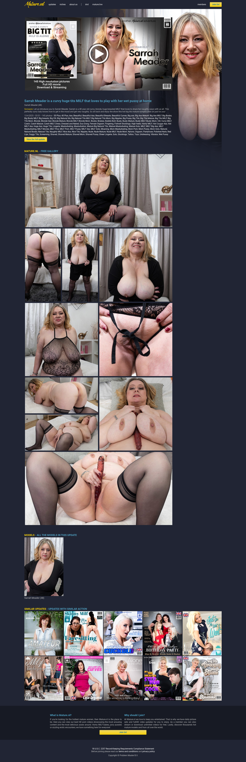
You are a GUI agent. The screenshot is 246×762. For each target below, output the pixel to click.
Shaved (53, 134)
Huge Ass (38, 126)
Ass (71, 115)
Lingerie (56, 126)
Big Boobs (167, 115)
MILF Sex (85, 129)
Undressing (145, 134)
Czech (27, 123)
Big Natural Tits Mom (101, 118)
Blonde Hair (46, 121)
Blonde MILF (72, 121)
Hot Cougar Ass (160, 123)
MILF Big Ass (152, 126)
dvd (87, 4)
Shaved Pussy (92, 134)
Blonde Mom (84, 121)
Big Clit (53, 118)
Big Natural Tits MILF (80, 118)
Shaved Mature (65, 134)
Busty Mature (128, 121)
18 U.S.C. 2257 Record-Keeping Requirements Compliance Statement (123, 748)
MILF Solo (95, 129)
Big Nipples (117, 118)
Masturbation (80, 126)
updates (52, 4)
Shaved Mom (79, 134)
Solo (115, 134)
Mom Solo (155, 129)
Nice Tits (76, 131)
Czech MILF (49, 123)
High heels (136, 123)
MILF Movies (43, 129)
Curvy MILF (166, 121)
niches (63, 4)
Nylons (131, 131)
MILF (143, 126)
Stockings (122, 134)
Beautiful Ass (89, 115)
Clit (159, 121)
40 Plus (64, 115)
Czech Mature (37, 123)
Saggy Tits (34, 134)
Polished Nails (160, 131)
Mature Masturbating (118, 126)
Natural (163, 129)
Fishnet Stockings (122, 123)
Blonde (37, 121)
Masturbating (67, 126)
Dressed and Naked (70, 123)
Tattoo (131, 134)
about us (73, 4)
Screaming (44, 134)
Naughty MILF (56, 131)
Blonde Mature (59, 121)
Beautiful (77, 115)
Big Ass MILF (155, 115)
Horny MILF (147, 123)
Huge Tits (47, 126)
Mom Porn (133, 129)
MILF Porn (64, 129)
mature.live (97, 4)
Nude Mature (100, 131)
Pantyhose (148, 131)
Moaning (105, 129)
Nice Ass (67, 131)
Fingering (109, 123)
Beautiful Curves (119, 115)
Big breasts (44, 118)
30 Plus (57, 115)
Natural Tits (43, 131)
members (202, 4)
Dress (57, 123)
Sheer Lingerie (105, 134)
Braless (101, 121)
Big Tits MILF (161, 118)
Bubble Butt (110, 121)
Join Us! (215, 4)
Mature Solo (134, 126)
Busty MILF (140, 121)
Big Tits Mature (147, 118)
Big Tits (135, 118)
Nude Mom (122, 131)
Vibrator (154, 134)
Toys (137, 134)
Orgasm (138, 131)
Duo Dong (84, 123)
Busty (119, 121)
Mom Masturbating (118, 129)
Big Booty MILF (31, 118)
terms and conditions (128, 751)
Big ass (131, 115)
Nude (90, 131)
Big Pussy (127, 118)
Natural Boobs (30, 131)
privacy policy (148, 751)
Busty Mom (151, 121)
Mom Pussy (144, 129)
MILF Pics (54, 129)
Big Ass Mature (142, 115)
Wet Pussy (163, 134)
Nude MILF (111, 131)
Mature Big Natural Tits (97, 126)
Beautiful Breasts (103, 115)
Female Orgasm (97, 123)
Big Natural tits (64, 118)
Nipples (84, 131)
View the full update (36, 139)
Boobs (94, 121)
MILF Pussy (75, 129)
